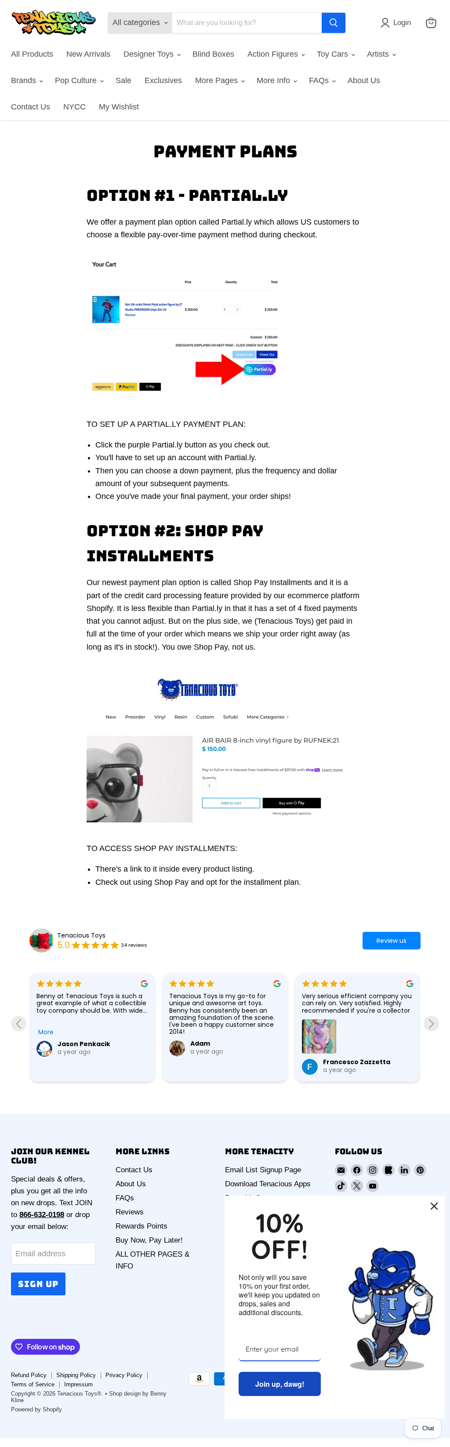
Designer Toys (149, 54)
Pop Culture (77, 80)
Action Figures (273, 54)
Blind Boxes (213, 54)
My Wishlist (119, 106)
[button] (398, 23)
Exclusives (163, 80)
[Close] (434, 1206)
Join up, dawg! (279, 1384)
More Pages (217, 80)
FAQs (320, 80)
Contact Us (30, 106)
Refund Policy (29, 1375)
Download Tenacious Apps (268, 1184)
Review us (391, 940)
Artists (379, 54)
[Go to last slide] (18, 1023)
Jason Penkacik (84, 1044)
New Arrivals (88, 54)
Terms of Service (32, 1384)
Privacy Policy (123, 1375)
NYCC (74, 106)
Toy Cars (333, 54)
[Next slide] (431, 1023)
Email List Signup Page (263, 1170)
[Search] (333, 23)
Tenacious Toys (81, 935)
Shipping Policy (76, 1375)
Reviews (130, 1212)
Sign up (38, 1284)
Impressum (78, 1384)
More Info (274, 80)
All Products (32, 54)
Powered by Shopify (36, 1409)
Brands (24, 80)
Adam (200, 1043)
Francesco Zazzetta (356, 1062)
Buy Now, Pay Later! (149, 1240)
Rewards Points (141, 1226)
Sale (123, 80)
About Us (364, 80)
